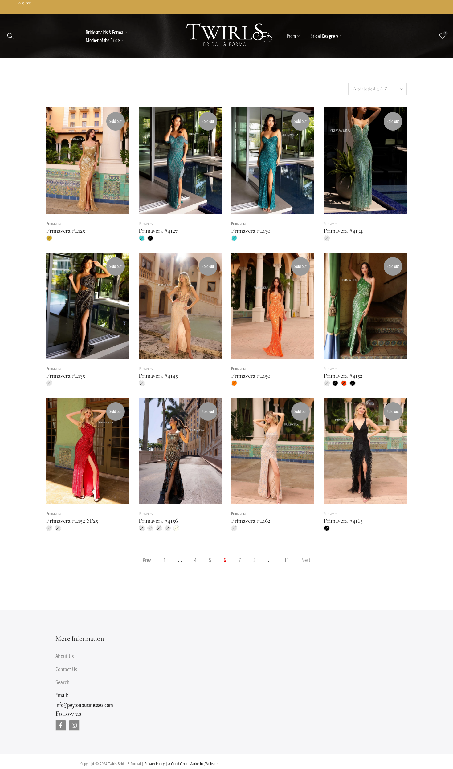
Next (305, 560)
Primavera (53, 223)
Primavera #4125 (65, 230)
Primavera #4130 (251, 230)
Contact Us (66, 669)
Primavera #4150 (251, 375)
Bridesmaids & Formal (105, 32)
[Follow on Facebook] (60, 725)
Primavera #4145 (158, 375)
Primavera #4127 (158, 230)
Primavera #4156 (158, 520)
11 (286, 560)
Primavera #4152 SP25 (72, 520)
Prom (291, 36)
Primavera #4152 (343, 375)
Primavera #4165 (343, 520)
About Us (64, 656)
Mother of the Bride (103, 40)
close (12, 2)
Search (62, 682)
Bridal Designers (324, 36)
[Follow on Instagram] (74, 725)
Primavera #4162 (250, 520)
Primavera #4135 (65, 375)
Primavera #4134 (343, 230)
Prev (147, 560)
